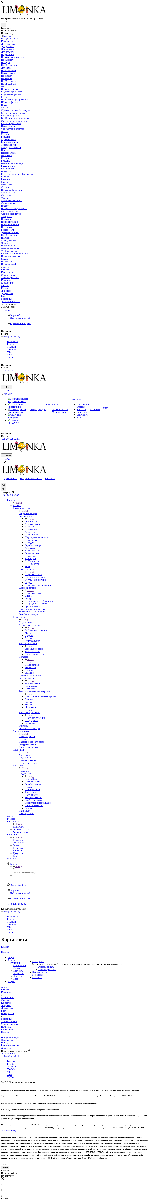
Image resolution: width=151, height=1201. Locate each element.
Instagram (11, 344)
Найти (5, 1168)
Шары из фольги (33, 593)
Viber (9, 352)
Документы (19, 976)
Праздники (24, 771)
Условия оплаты (46, 967)
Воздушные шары (28, 513)
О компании (14, 963)
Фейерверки (7, 1040)
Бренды (11, 960)
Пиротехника (25, 622)
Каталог (17, 505)
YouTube (11, 349)
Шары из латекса (33, 574)
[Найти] (3, 25)
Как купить (18, 826)
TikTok (10, 357)
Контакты (18, 971)
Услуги (11, 981)
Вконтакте (12, 341)
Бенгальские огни (34, 649)
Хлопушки (24, 755)
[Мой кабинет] (2, 481)
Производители (40, 972)
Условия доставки (47, 969)
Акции (11, 957)
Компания (18, 840)
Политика (6, 1026)
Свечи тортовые (27, 736)
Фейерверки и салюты (36, 630)
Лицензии (18, 973)
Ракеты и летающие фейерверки (41, 696)
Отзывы (17, 968)
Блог (15, 979)
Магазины (37, 975)
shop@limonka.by (11, 336)
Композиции (31, 521)
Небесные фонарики (35, 718)
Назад (19, 503)
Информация (7, 1013)
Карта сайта (7, 1029)
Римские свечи (32, 683)
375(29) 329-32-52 (11, 301)
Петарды (29, 662)
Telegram (11, 346)
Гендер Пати (31, 779)
